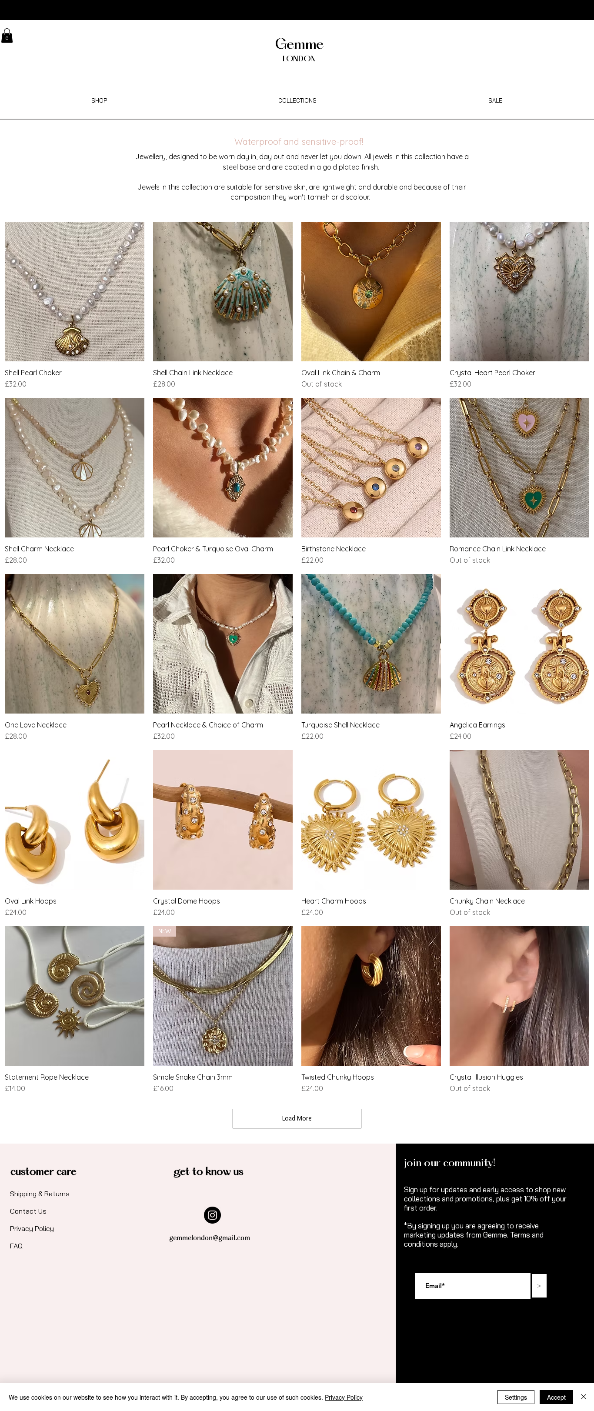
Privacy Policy (344, 1397)
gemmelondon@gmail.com (209, 1237)
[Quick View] (74, 291)
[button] (7, 35)
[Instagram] (212, 1215)
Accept (556, 1397)
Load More (297, 1118)
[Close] (583, 1397)
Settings (516, 1397)
